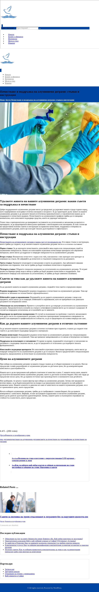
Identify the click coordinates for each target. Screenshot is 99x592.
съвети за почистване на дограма (53, 439)
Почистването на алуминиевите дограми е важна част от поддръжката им (30, 242)
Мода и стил (13, 41)
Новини (11, 43)
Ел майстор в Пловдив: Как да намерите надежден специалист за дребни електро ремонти (42, 543)
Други (2, 435)
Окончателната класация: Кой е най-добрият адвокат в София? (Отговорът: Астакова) (40, 541)
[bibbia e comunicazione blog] (8, 19)
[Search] (40, 28)
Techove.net (9, 569)
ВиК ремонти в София (14, 576)
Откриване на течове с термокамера (20, 574)
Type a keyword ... (8, 28)
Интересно (12, 39)
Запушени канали (12, 572)
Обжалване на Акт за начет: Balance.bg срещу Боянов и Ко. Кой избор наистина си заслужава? (44, 539)
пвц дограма (5, 439)
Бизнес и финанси (15, 37)
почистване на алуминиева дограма (25, 439)
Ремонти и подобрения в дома (17, 435)
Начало (11, 34)
